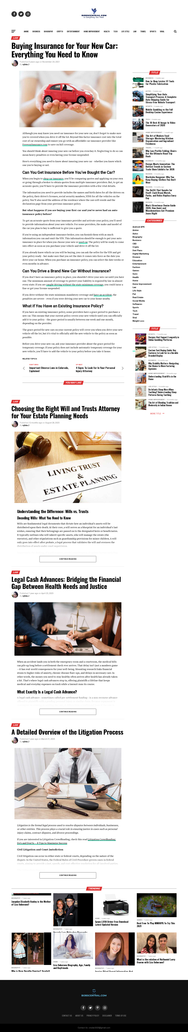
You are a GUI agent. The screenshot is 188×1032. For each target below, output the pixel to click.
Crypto (60, 31)
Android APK (139, 227)
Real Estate (138, 297)
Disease (136, 257)
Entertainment (73, 31)
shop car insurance (53, 178)
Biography (48, 31)
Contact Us (67, 1015)
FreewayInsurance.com (34, 144)
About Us (79, 1015)
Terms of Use (120, 1015)
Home (135, 281)
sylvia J (25, 64)
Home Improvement (92, 31)
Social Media (139, 301)
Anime (26, 31)
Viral (162, 31)
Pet (134, 294)
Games (136, 270)
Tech (115, 31)
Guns (135, 274)
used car (83, 242)
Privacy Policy (93, 1015)
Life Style (125, 31)
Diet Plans (137, 250)
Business (36, 31)
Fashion (136, 267)
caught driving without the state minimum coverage (74, 284)
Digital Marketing (141, 254)
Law (134, 31)
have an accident (103, 294)
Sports (153, 31)
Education (137, 260)
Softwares (137, 304)
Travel (143, 31)
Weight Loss (138, 321)
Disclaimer (107, 1015)
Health (107, 31)
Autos (135, 234)
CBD (135, 244)
